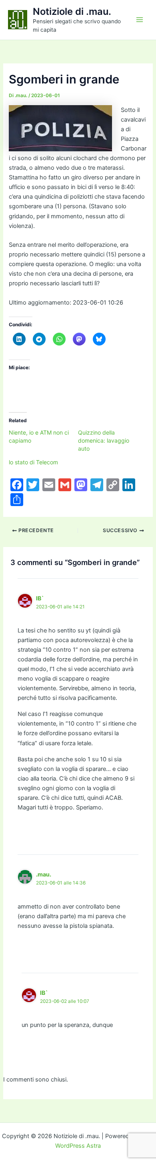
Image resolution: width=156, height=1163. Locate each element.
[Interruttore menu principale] (139, 19)
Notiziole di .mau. (72, 11)
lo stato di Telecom (33, 462)
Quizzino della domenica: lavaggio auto (103, 440)
